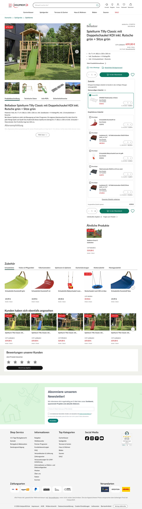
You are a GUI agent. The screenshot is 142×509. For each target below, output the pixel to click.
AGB (42, 506)
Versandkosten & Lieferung (43, 453)
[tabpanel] (42, 120)
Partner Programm (40, 444)
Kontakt (13, 441)
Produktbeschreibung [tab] (12, 98)
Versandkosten (54, 497)
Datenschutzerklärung (65, 506)
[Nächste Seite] (77, 52)
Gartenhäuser (28, 12)
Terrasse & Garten (61, 12)
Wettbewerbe (39, 441)
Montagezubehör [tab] (115, 268)
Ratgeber (37, 438)
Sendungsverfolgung (17, 447)
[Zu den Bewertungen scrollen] (131, 26)
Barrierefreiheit (106, 506)
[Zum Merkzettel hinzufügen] (132, 74)
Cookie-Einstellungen (82, 506)
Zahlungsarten (39, 456)
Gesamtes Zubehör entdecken (111, 199)
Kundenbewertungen (41, 447)
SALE (117, 12)
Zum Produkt (102, 100)
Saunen (106, 12)
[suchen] (97, 5)
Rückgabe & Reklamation (18, 444)
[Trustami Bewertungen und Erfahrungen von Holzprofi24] (127, 438)
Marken (37, 470)
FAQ (36, 450)
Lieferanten (95, 506)
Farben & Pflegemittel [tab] (26, 268)
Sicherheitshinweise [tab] (60, 98)
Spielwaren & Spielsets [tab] (63, 268)
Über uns (37, 473)
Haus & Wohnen (80, 12)
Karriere (37, 480)
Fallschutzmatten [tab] (44, 268)
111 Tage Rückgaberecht (18, 438)
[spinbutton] (92, 74)
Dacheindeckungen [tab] (82, 268)
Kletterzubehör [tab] (99, 268)
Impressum (35, 506)
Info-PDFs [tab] (45, 98)
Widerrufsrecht (51, 506)
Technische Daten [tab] (30, 98)
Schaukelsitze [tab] (9, 268)
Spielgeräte (44, 12)
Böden (94, 12)
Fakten (36, 477)
